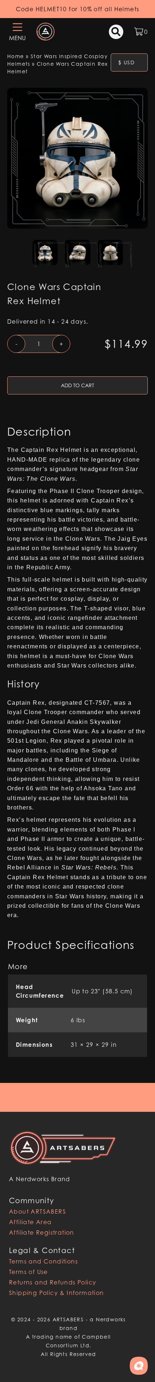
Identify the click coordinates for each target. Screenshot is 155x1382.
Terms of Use (28, 1271)
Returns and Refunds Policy (52, 1282)
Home (15, 56)
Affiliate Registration (41, 1232)
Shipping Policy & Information (56, 1292)
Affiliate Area (30, 1222)
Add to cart (77, 385)
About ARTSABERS (37, 1211)
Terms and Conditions (43, 1261)
